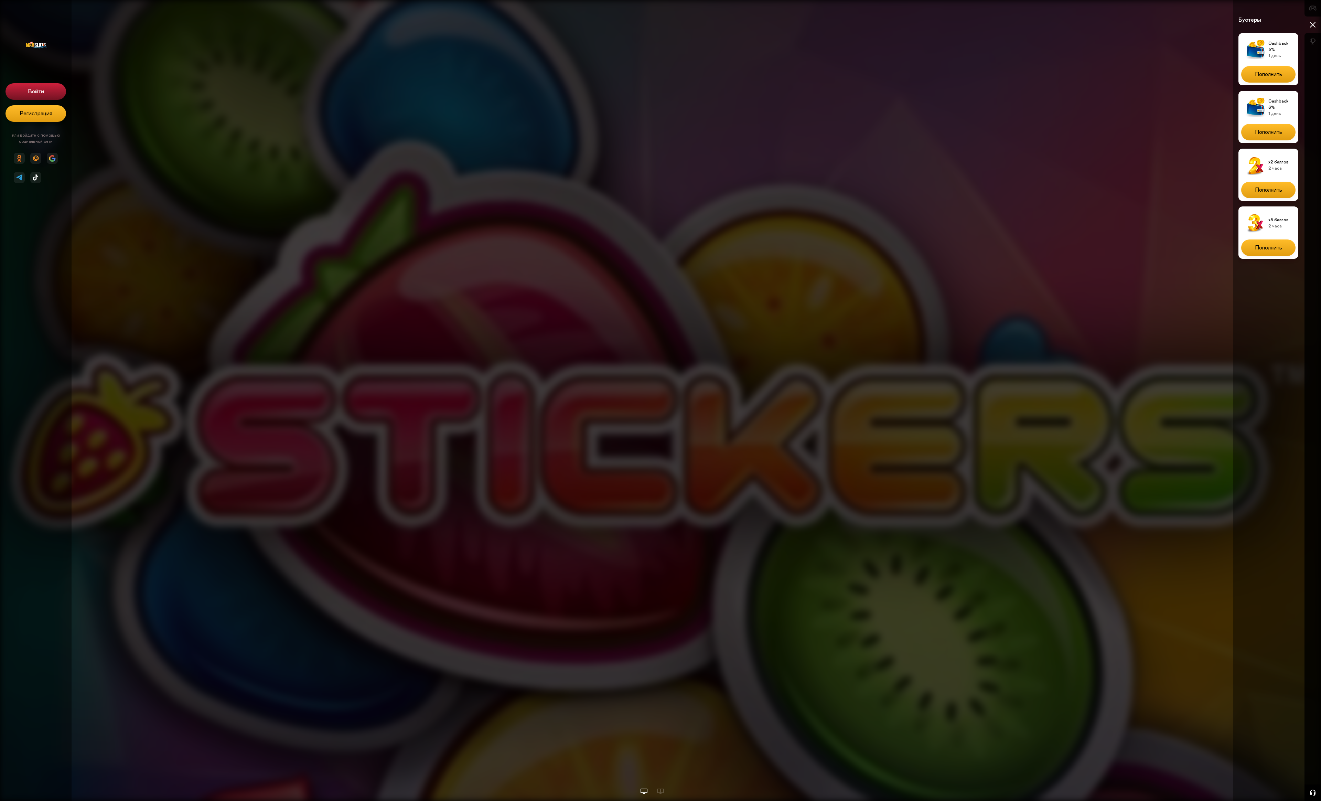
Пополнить (1268, 74)
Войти (36, 91)
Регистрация (36, 113)
